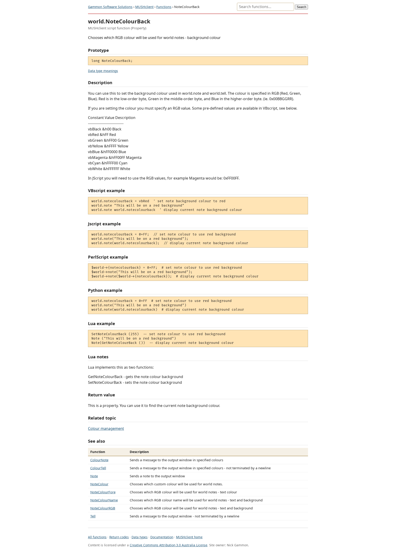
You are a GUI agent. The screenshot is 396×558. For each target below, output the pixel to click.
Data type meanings (103, 71)
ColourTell (98, 468)
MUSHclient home (189, 537)
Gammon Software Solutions (110, 7)
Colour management (106, 428)
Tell (93, 516)
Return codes (119, 537)
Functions (163, 7)
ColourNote (99, 460)
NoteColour (99, 484)
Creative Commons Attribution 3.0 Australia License (168, 545)
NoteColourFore (103, 492)
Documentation (161, 537)
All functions (97, 537)
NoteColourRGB (102, 508)
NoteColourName (104, 500)
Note (94, 476)
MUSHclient (144, 7)
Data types (140, 537)
